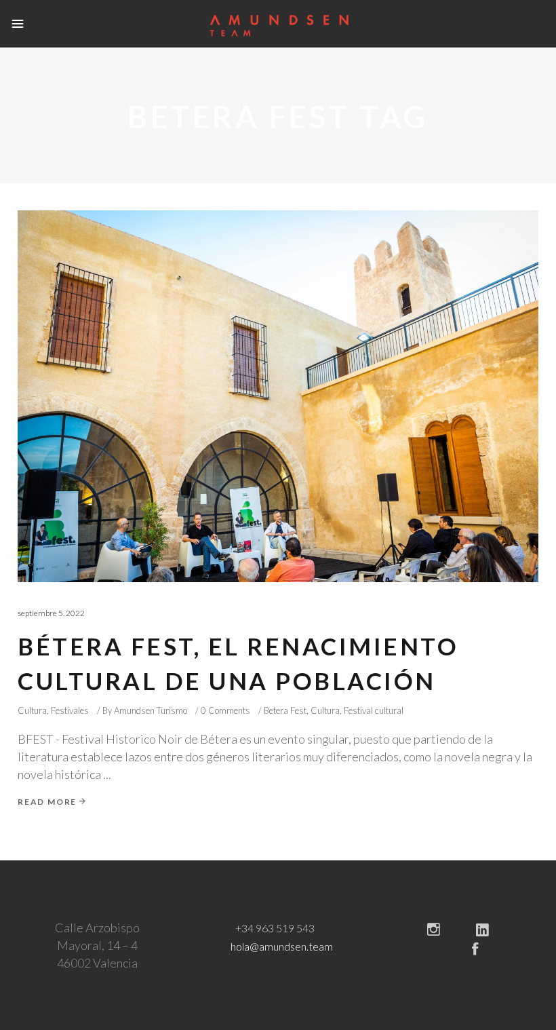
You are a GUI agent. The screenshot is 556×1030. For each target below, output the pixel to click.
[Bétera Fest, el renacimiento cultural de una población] (278, 396)
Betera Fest (285, 710)
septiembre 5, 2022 (51, 613)
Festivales (70, 710)
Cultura (32, 710)
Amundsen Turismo (150, 710)
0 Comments (225, 710)
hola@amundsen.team (282, 946)
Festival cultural (373, 710)
